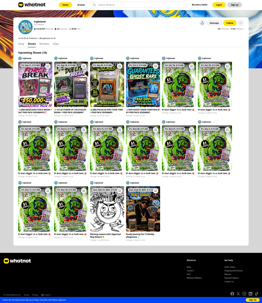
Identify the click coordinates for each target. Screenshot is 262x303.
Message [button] (214, 23)
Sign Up (252, 299)
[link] (65, 4)
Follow (229, 23)
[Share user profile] (202, 23)
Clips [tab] (56, 43)
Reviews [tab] (44, 43)
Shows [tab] (32, 43)
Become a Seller (200, 4)
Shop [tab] (21, 43)
